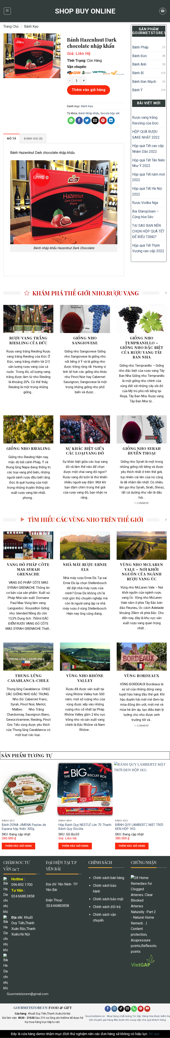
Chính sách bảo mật (108, 899)
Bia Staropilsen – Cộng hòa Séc (145, 214)
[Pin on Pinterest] (103, 120)
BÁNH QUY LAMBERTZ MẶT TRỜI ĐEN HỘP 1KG (139, 827)
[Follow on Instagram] (114, 1009)
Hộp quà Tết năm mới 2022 (148, 177)
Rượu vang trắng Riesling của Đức (145, 120)
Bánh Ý (137, 90)
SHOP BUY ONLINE (85, 11)
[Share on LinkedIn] (111, 120)
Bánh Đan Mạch (144, 81)
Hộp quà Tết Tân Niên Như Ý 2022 (148, 163)
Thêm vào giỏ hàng (88, 90)
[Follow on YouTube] (147, 1009)
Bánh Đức (139, 56)
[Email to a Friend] (95, 120)
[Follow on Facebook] (108, 1009)
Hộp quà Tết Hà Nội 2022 (147, 191)
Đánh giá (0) (33, 138)
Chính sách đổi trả (107, 907)
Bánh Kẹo (31, 26)
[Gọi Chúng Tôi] (134, 1009)
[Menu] (7, 11)
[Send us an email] (127, 1009)
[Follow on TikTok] (121, 1009)
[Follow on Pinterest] (141, 1009)
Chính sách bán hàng (108, 878)
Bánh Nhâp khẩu (89, 113)
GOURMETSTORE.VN (31, 1007)
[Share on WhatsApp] (71, 120)
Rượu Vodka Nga (145, 203)
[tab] (11, 138)
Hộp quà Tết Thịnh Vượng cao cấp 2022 (148, 248)
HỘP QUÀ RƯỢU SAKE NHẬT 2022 (146, 134)
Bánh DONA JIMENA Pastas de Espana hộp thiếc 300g (24, 827)
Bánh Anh (139, 64)
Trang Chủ (11, 26)
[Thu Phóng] (9, 72)
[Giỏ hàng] (162, 11)
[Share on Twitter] (87, 120)
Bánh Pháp (140, 47)
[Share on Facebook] (79, 120)
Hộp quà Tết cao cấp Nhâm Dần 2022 (148, 149)
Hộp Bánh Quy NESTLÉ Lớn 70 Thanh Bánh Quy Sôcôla (84, 827)
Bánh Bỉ (138, 73)
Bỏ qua (154, 1034)
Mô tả (11, 138)
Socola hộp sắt (110, 113)
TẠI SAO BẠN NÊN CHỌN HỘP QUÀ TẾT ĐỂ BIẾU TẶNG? (148, 231)
